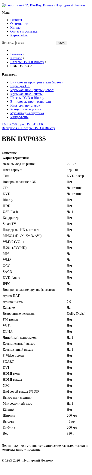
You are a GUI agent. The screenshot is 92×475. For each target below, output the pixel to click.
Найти (61, 43)
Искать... (8, 43)
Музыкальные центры (26, 94)
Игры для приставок (25, 105)
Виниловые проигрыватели (30, 101)
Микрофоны (19, 117)
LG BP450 (9, 124)
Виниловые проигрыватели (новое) (36, 82)
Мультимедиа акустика (27, 113)
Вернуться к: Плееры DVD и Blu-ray (28, 128)
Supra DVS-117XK (30, 124)
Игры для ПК (20, 86)
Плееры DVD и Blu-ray (27, 97)
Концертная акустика (26, 109)
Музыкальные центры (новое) (32, 90)
